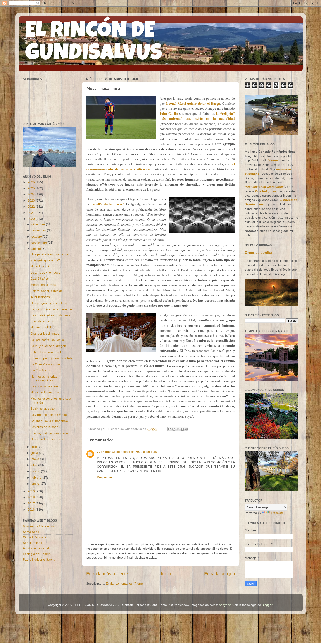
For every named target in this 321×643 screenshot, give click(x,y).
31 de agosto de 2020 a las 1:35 (134, 451)
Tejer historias (40, 297)
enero (35, 483)
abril (34, 465)
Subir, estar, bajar (43, 408)
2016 (32, 509)
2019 (32, 491)
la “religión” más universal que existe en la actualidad (197, 116)
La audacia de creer (44, 386)
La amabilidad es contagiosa (50, 315)
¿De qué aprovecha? (45, 260)
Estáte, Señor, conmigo (47, 290)
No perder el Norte (43, 327)
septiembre (39, 242)
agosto (36, 248)
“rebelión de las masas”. (107, 204)
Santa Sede (31, 532)
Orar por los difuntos (45, 333)
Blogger (267, 605)
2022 (32, 206)
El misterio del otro (43, 321)
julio (34, 446)
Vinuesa (274, 160)
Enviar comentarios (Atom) (124, 583)
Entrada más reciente (107, 573)
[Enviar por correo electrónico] (169, 429)
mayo (35, 459)
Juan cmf (104, 451)
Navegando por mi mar (46, 392)
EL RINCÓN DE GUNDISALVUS (93, 43)
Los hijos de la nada (44, 427)
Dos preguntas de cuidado (49, 303)
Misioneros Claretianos (39, 526)
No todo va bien (41, 266)
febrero (36, 477)
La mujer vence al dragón (48, 346)
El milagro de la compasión (49, 433)
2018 (32, 497)
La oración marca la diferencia (51, 309)
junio (35, 453)
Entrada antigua (219, 573)
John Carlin (169, 113)
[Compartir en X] (178, 429)
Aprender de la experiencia (49, 420)
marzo (36, 471)
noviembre (39, 230)
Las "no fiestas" (41, 370)
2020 (32, 219)
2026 (32, 182)
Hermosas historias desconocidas (44, 378)
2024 (32, 194)
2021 (32, 212)
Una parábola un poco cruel (50, 254)
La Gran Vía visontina (45, 364)
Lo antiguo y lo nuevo (45, 272)
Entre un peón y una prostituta (51, 358)
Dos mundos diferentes (47, 439)
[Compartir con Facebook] (182, 429)
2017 (32, 503)
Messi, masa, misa (43, 284)
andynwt (225, 605)
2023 (32, 200)
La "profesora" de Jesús (47, 340)
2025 (32, 188)
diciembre (38, 224)
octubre (37, 236)
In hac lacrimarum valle (47, 352)
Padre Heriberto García (39, 559)
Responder (104, 477)
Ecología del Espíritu (37, 554)
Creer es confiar (259, 253)
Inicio (166, 573)
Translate (277, 513)
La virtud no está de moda (49, 414)
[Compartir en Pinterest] (186, 429)
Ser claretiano (32, 542)
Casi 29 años (40, 278)
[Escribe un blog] (174, 429)
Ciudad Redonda (34, 537)
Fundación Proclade (37, 548)
